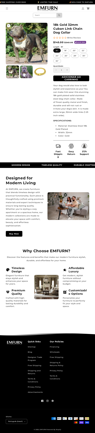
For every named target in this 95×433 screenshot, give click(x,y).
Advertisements (35, 392)
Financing (54, 347)
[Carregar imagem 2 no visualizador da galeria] (26, 72)
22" (83, 50)
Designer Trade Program (35, 358)
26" (66, 56)
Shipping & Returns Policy (56, 364)
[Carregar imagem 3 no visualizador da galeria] (40, 72)
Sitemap (32, 347)
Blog (30, 352)
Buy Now (14, 234)
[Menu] (7, 8)
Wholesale (55, 352)
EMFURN (43, 429)
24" (57, 56)
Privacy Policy (34, 387)
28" (75, 56)
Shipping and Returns (34, 372)
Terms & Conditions (33, 380)
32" (57, 61)
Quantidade (58, 66)
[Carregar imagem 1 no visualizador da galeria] (12, 72)
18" (65, 50)
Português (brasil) (15, 421)
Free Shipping (34, 365)
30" (83, 56)
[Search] (59, 15)
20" (74, 50)
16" (57, 50)
